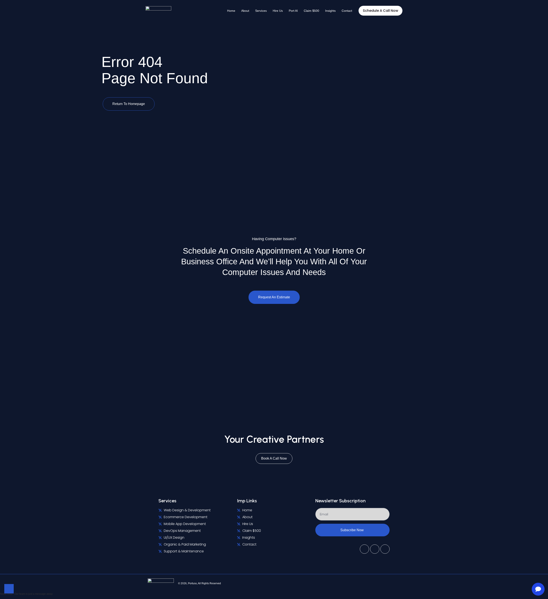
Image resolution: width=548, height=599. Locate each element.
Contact (347, 10)
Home (231, 10)
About (245, 10)
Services (261, 10)
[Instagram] (385, 549)
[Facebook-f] (374, 549)
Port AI (293, 10)
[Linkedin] (400, 583)
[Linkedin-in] (364, 549)
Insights (330, 10)
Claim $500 (311, 10)
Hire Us (278, 10)
